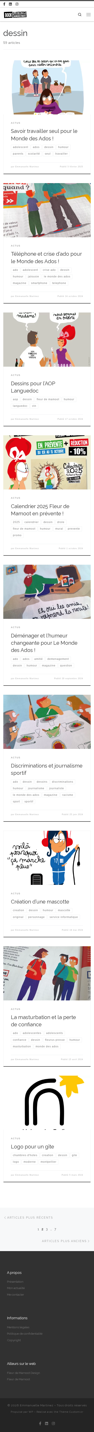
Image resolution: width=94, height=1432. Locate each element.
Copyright (14, 1340)
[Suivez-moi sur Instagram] (17, 4)
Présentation (15, 1281)
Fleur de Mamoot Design (23, 1373)
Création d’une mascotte (40, 902)
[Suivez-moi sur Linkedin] (10, 4)
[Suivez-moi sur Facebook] (4, 4)
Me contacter (15, 1294)
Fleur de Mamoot (18, 1379)
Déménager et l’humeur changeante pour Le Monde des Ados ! (44, 643)
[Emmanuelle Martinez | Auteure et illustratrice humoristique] (15, 14)
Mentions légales (18, 1327)
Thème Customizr (71, 1411)
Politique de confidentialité (24, 1333)
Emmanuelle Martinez (27, 167)
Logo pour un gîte (32, 1147)
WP (31, 1411)
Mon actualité (16, 1288)
